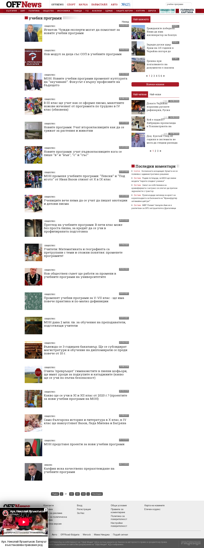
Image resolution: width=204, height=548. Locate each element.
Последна (97, 494)
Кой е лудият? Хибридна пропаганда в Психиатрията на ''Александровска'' (161, 124)
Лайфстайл (99, 4)
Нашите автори (124, 11)
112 (87, 11)
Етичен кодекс (152, 509)
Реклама (48, 509)
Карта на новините (154, 505)
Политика (34, 11)
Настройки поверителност (119, 524)
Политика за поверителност (119, 518)
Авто (114, 4)
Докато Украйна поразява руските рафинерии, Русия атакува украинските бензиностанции (160, 110)
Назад (125, 21)
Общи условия (119, 505)
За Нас (80, 513)
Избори (48, 465)
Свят (22, 11)
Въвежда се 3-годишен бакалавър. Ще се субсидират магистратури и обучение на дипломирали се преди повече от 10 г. (85, 350)
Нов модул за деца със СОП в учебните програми (83, 54)
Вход (79, 505)
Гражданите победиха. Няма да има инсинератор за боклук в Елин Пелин (162, 33)
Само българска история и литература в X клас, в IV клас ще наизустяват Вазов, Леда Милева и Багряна (85, 421)
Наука (83, 4)
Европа (152, 11)
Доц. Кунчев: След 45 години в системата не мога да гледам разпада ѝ (162, 141)
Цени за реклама (52, 513)
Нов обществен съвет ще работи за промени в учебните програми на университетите (80, 275)
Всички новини (155, 84)
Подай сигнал (120, 534)
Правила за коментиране (118, 511)
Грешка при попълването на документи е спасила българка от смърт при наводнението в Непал (162, 67)
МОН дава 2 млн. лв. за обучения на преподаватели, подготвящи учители (85, 323)
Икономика (63, 11)
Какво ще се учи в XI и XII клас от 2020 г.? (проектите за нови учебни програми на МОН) (85, 397)
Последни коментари (155, 166)
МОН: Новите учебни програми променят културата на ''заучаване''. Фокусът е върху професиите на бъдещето (85, 81)
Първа (55, 494)
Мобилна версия (52, 523)
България (11, 11)
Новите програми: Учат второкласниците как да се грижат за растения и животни (84, 128)
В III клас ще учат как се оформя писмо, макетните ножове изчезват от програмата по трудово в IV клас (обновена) (84, 106)
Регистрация (84, 509)
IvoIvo (137, 171)
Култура (140, 11)
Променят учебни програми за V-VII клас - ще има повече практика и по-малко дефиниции (84, 299)
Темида (77, 11)
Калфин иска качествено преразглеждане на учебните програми (79, 470)
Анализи (97, 11)
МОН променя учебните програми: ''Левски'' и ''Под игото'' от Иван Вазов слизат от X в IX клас (84, 177)
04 (83, 494)
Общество (48, 11)
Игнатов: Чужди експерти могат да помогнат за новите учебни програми (82, 31)
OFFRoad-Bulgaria (70, 534)
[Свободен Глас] (167, 12)
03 (77, 494)
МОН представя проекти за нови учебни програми (84, 444)
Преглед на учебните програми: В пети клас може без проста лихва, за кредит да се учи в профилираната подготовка (83, 228)
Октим (137, 178)
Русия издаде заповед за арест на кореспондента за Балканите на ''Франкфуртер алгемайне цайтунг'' (154, 198)
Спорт (71, 4)
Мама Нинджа (101, 534)
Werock (87, 534)
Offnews (57, 4)
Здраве (109, 11)
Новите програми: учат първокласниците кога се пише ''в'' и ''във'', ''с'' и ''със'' (83, 153)
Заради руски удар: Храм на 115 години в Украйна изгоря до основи (160, 49)
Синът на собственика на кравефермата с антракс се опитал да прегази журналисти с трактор (154, 188)
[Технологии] (125, 5)
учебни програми (45, 18)
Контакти (48, 505)
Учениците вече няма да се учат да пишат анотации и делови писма (85, 202)
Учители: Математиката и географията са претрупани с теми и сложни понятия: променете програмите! (83, 252)
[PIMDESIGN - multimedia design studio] (189, 544)
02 (71, 494)
